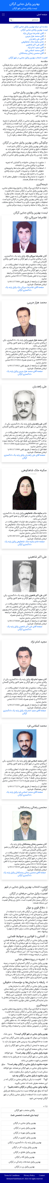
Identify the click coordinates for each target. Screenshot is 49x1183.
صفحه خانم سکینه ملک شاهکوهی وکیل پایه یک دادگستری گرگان (25, 543)
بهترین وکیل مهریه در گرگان (24, 1133)
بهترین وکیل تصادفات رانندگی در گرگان (24, 1162)
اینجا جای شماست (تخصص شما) (24, 1115)
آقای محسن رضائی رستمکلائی (31, 53)
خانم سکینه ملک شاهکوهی (32, 42)
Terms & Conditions (12, 1175)
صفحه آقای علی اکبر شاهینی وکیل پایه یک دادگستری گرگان (24, 628)
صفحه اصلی (42, 14)
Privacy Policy (29, 1175)
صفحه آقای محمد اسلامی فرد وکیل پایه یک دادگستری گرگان (24, 793)
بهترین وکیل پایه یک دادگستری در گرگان (24, 1142)
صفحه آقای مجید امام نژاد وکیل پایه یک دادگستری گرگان (24, 712)
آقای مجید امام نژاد (36, 48)
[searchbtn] (11, 20)
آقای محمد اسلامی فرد (34, 50)
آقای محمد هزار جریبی (34, 36)
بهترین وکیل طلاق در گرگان (24, 1152)
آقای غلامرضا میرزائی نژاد (33, 33)
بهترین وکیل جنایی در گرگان (24, 1123)
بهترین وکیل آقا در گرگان (24, 1157)
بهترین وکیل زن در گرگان (24, 1167)
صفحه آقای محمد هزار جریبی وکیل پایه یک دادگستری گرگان (25, 372)
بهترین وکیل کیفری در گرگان (24, 1138)
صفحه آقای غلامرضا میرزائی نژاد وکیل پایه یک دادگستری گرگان (24, 288)
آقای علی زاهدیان (36, 39)
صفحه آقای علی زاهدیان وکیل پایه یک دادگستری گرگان (24, 456)
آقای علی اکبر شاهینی (35, 45)
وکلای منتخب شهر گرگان (24, 1110)
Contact (42, 1175)
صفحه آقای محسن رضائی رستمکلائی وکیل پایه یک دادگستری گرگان (24, 874)
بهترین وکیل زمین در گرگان (24, 1128)
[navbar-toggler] (3, 14)
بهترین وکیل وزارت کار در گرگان (24, 1147)
